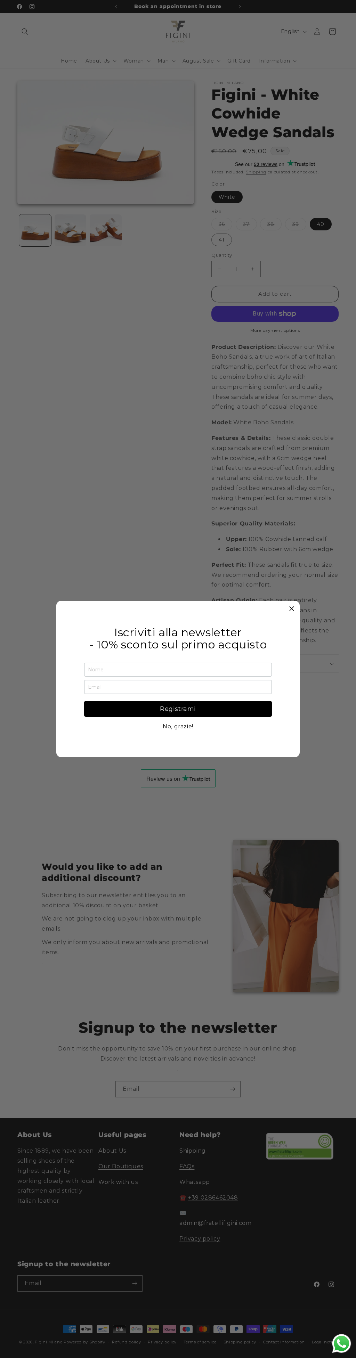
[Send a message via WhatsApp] (342, 1344)
